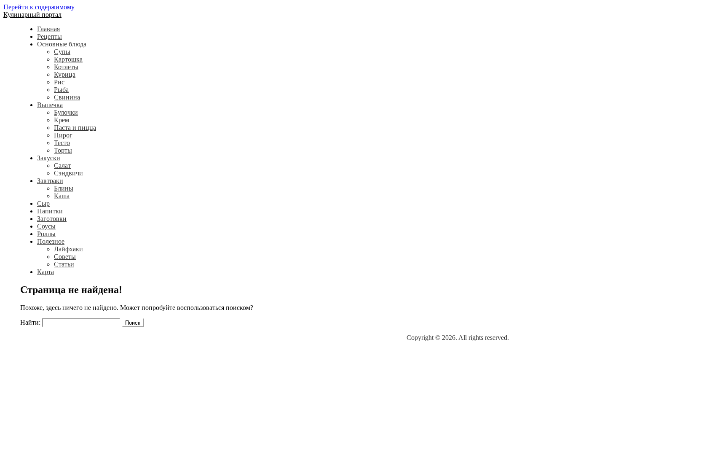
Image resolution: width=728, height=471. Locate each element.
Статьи (64, 264)
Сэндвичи (68, 173)
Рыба (61, 89)
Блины (63, 188)
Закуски (48, 157)
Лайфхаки (68, 249)
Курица (64, 74)
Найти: (30, 322)
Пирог (63, 135)
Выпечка (50, 104)
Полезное (50, 241)
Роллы (46, 233)
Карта (45, 271)
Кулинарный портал (32, 14)
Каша (62, 195)
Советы (65, 256)
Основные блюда (61, 44)
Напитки (50, 211)
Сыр (43, 203)
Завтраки (50, 180)
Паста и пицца (75, 127)
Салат (62, 165)
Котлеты (66, 66)
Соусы (46, 226)
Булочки (66, 112)
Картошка (68, 59)
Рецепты (49, 36)
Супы (62, 51)
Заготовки (52, 218)
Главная (48, 28)
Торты (63, 150)
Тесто (62, 142)
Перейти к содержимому (39, 7)
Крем (61, 120)
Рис (59, 82)
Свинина (67, 97)
